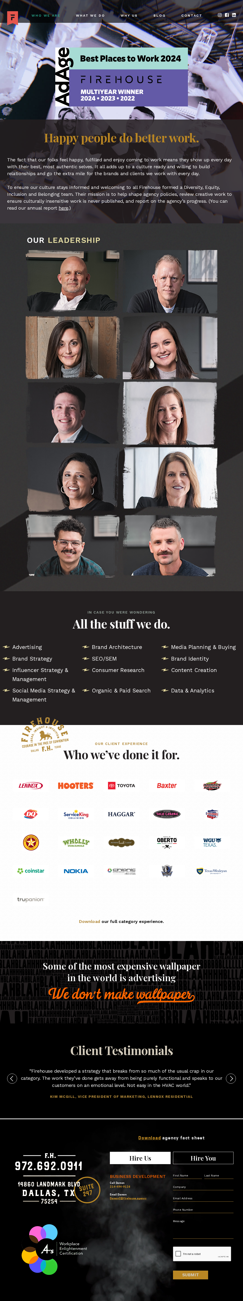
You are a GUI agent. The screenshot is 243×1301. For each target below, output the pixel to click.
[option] (121, 1083)
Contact (191, 15)
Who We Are (46, 15)
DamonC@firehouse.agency (128, 1198)
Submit (190, 1274)
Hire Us (140, 1158)
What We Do (90, 15)
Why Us (129, 15)
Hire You (203, 1158)
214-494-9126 (120, 1186)
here (63, 208)
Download (89, 921)
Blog (160, 15)
